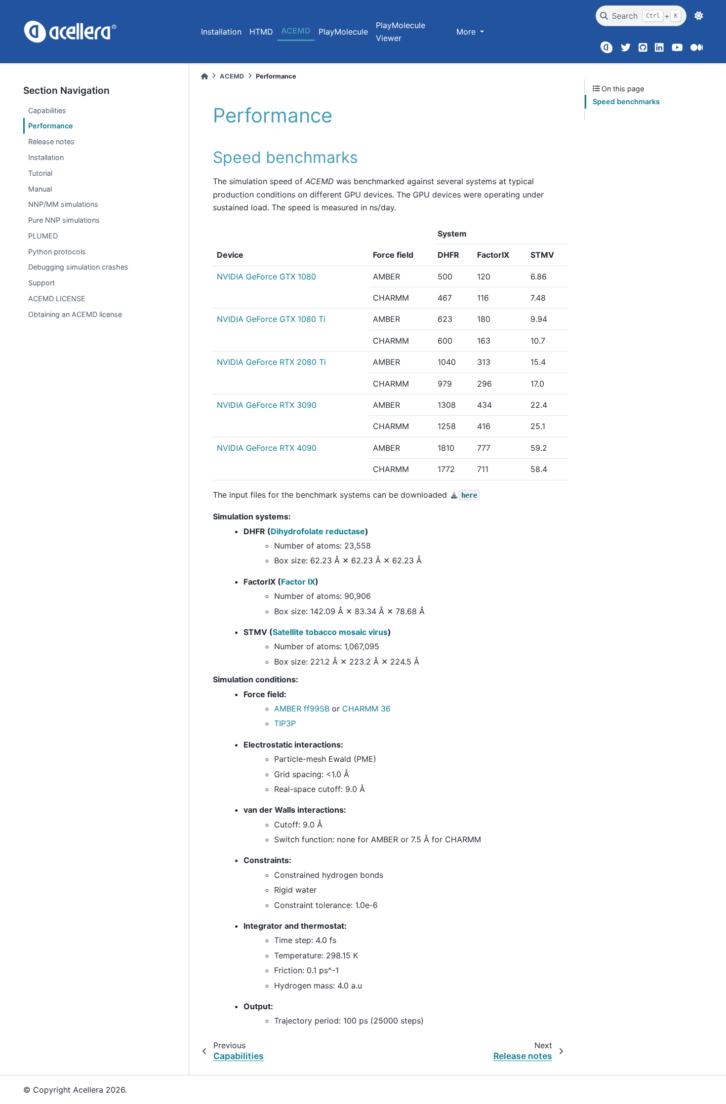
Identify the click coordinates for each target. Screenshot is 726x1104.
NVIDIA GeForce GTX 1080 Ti (271, 319)
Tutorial (40, 173)
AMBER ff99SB (301, 708)
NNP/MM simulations (63, 204)
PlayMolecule (343, 32)
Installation (221, 32)
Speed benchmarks (626, 101)
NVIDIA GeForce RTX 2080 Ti (271, 362)
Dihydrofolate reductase (318, 531)
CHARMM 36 (366, 708)
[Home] (204, 76)
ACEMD (296, 31)
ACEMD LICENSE (56, 298)
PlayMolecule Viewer (400, 31)
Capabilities (47, 110)
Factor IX (298, 582)
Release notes (51, 141)
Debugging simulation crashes (78, 267)
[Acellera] (606, 47)
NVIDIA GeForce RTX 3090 (267, 405)
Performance (50, 125)
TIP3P (285, 723)
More (467, 32)
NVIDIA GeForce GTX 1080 (266, 276)
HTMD (261, 32)
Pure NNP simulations (64, 220)
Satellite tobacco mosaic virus (330, 632)
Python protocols (57, 251)
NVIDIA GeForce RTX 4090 (267, 448)
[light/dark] (698, 15)
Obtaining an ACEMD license (75, 314)
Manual (40, 189)
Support (41, 282)
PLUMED (43, 236)
